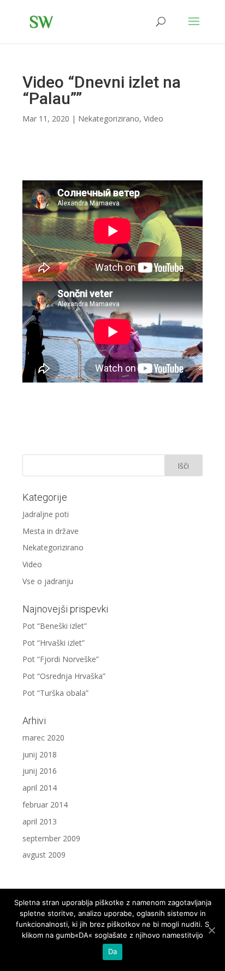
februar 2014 (45, 804)
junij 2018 (39, 754)
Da (112, 951)
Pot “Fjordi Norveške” (60, 659)
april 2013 (39, 821)
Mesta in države (50, 531)
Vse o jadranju (47, 581)
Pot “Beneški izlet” (54, 626)
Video (153, 118)
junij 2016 (39, 771)
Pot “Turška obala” (55, 693)
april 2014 (39, 787)
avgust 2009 (44, 854)
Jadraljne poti (45, 514)
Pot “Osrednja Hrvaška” (63, 676)
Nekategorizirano (108, 118)
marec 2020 (43, 737)
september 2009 (51, 838)
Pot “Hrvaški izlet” (53, 643)
